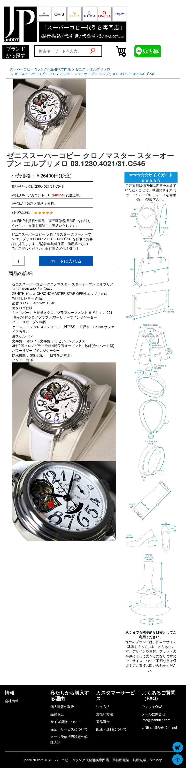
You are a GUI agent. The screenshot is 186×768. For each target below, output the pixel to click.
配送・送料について (111, 729)
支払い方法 (104, 714)
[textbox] (62, 51)
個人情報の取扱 (62, 706)
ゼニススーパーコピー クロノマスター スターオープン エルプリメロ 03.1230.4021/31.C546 (84, 73)
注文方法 (103, 706)
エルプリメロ (100, 69)
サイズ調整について (65, 721)
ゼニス (80, 69)
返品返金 (103, 721)
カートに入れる (66, 261)
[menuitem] (15, 52)
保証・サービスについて (69, 729)
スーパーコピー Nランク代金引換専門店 (40, 69)
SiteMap (156, 759)
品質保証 (57, 714)
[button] (95, 51)
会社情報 (11, 700)
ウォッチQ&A (152, 706)
